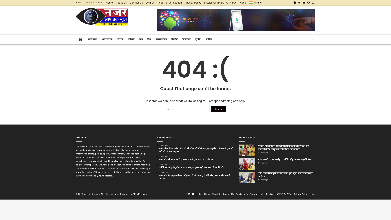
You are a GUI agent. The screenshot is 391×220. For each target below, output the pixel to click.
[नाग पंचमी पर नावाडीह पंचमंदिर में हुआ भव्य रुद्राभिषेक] (247, 164)
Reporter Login (257, 194)
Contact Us (136, 2)
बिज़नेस (174, 39)
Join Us (150, 2)
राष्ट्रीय (120, 39)
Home (109, 2)
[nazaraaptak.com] (102, 16)
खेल (141, 39)
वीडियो (209, 39)
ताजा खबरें (92, 39)
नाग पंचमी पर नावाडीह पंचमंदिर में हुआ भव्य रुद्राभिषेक (284, 159)
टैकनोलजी (186, 39)
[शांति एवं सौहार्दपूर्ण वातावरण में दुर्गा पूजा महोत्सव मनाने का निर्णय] (247, 177)
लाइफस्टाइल (161, 39)
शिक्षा (149, 39)
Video (242, 2)
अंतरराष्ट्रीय (107, 39)
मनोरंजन (131, 39)
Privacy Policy (193, 2)
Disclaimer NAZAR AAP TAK (220, 2)
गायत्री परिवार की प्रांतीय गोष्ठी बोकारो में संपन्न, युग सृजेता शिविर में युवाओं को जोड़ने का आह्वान (283, 148)
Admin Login (242, 194)
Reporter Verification (170, 2)
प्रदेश (197, 39)
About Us (121, 2)
